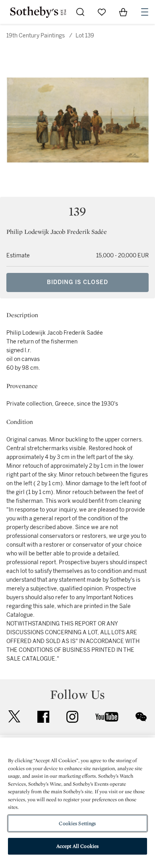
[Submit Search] (80, 12)
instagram (72, 717)
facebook (43, 717)
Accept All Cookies (77, 846)
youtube (106, 717)
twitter (14, 716)
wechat (141, 716)
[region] (77, 799)
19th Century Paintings (35, 35)
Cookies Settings (77, 823)
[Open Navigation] (145, 12)
